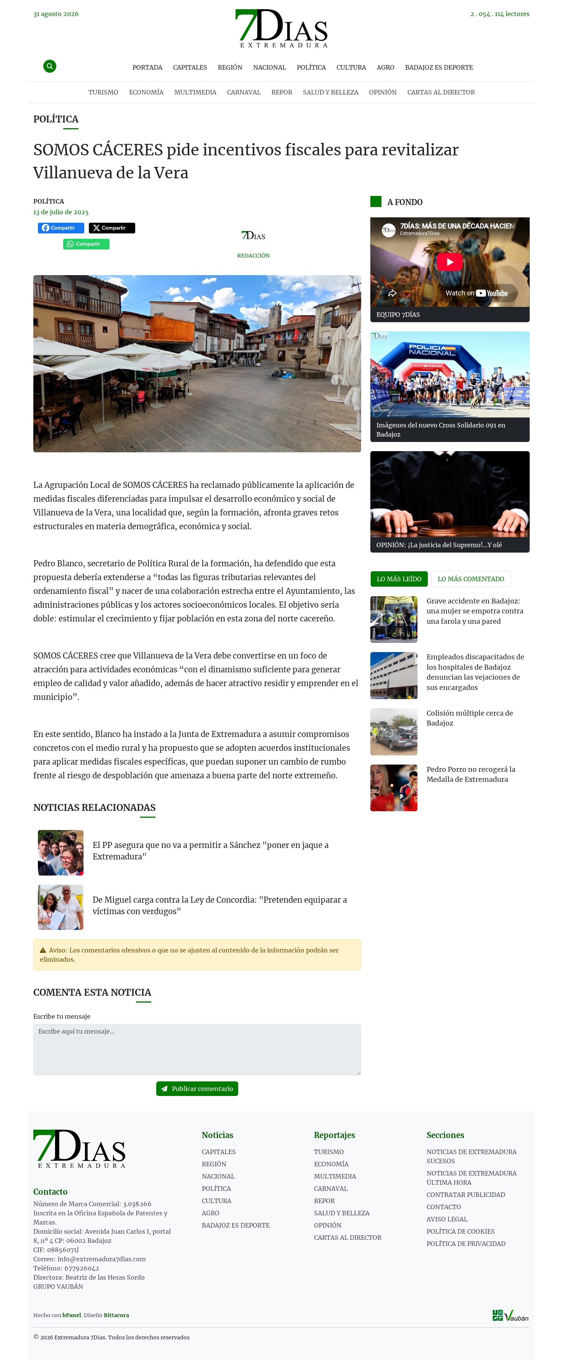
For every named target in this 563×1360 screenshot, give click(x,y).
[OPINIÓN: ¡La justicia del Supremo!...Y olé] (450, 494)
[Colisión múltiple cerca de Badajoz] (393, 731)
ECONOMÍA (146, 92)
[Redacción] (253, 235)
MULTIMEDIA (195, 92)
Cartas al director (441, 92)
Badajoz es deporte (439, 67)
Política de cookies (461, 1231)
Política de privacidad (466, 1243)
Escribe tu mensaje (61, 1016)
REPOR (282, 92)
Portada (147, 67)
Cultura (351, 67)
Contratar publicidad (466, 1195)
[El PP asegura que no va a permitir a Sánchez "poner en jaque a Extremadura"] (60, 853)
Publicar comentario (201, 1089)
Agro (385, 67)
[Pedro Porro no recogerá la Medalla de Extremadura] (393, 788)
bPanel (71, 1315)
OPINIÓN (383, 92)
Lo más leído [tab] (399, 579)
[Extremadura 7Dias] (281, 28)
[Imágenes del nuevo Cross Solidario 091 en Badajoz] (450, 374)
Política (311, 67)
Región (230, 67)
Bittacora (116, 1315)
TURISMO (103, 92)
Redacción (253, 255)
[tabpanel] (450, 708)
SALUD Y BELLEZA (330, 92)
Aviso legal (447, 1219)
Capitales (190, 67)
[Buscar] (49, 66)
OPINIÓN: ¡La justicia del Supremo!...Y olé (439, 545)
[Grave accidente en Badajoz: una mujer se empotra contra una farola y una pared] (393, 619)
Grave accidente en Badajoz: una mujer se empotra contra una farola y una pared (475, 611)
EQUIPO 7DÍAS (398, 314)
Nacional (269, 67)
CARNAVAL (244, 92)
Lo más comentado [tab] (471, 579)
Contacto (444, 1207)
